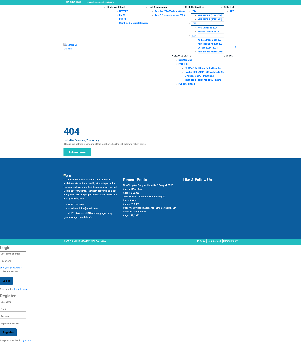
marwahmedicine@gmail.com (82, 208)
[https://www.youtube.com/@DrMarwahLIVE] (74, 222)
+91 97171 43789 (75, 204)
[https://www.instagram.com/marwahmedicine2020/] (70, 222)
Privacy (201, 241)
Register (8, 332)
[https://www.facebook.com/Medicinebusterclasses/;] (65, 222)
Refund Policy (230, 241)
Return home (77, 152)
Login (6, 281)
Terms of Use (214, 241)
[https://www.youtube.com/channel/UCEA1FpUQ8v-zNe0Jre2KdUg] (79, 222)
